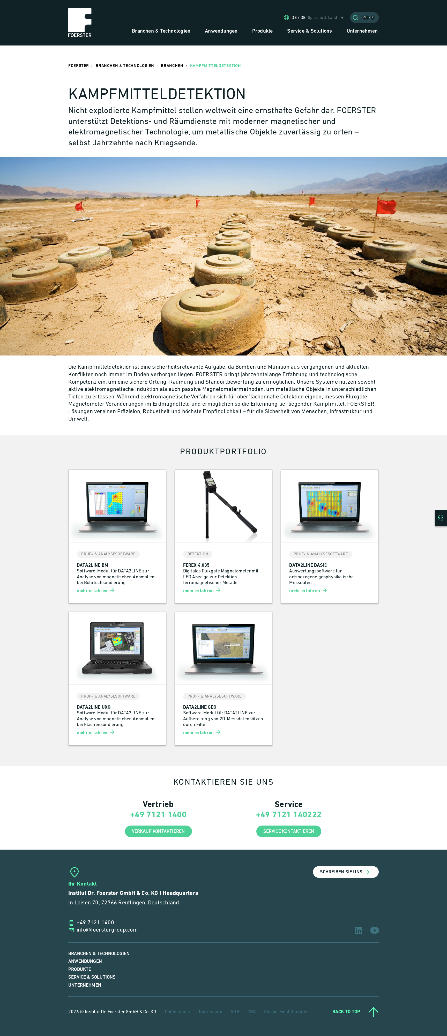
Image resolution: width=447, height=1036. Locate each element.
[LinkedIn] (358, 930)
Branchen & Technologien (99, 954)
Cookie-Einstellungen (286, 1012)
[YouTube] (374, 930)
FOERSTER (78, 66)
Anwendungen (85, 961)
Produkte (79, 969)
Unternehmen (84, 985)
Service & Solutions (92, 977)
